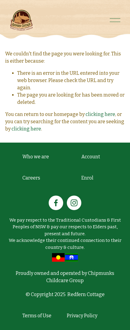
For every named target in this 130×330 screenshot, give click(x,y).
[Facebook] (56, 203)
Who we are (35, 157)
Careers (31, 178)
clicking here (100, 114)
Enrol (87, 178)
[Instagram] (74, 203)
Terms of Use (36, 315)
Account (90, 157)
